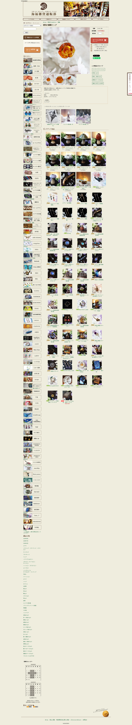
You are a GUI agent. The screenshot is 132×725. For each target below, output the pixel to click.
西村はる (25, 459)
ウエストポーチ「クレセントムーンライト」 (82, 386)
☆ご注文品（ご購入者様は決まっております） (32, 532)
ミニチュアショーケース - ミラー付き (83, 340)
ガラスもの (26, 596)
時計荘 (25, 412)
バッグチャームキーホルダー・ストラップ (29, 571)
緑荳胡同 (25, 512)
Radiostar (25, 506)
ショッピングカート (100, 19)
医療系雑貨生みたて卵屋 (29, 258)
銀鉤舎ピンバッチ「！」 (68, 310)
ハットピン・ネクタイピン (29, 565)
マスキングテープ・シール (29, 187)
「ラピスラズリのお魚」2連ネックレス (68, 402)
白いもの (25, 634)
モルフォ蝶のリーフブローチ (54, 280)
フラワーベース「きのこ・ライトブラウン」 (68, 148)
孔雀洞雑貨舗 (26, 317)
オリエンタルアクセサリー (29, 128)
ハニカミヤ (26, 453)
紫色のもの (26, 624)
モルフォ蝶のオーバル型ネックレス (83, 250)
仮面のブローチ (54, 371)
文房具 (25, 181)
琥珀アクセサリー (27, 116)
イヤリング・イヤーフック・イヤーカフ (32, 549)
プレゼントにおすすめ (28, 656)
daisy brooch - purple (83, 309)
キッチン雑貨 (26, 169)
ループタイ (26, 568)
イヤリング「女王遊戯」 (54, 204)
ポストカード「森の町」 (98, 371)
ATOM (35, 706)
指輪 (59, 22)
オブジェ (25, 584)
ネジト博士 (26, 435)
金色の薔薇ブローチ (99, 326)
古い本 (25, 92)
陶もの (25, 593)
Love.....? (25, 518)
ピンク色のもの (27, 627)
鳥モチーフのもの (27, 646)
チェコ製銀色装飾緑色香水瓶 (54, 250)
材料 (24, 600)
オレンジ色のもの (27, 629)
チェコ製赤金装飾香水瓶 (99, 234)
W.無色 (25, 530)
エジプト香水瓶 (27, 216)
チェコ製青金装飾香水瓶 (69, 280)
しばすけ (25, 358)
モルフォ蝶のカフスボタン (99, 250)
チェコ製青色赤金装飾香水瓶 (84, 234)
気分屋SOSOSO (27, 305)
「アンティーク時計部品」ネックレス (53, 401)
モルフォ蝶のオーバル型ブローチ (69, 265)
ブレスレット (26, 554)
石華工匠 (25, 376)
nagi (24, 429)
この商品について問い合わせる (100, 45)
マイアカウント (32, 23)
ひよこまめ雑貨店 (27, 465)
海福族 (25, 607)
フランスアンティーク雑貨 (29, 605)
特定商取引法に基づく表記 (100, 50)
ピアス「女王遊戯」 (67, 203)
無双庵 (25, 488)
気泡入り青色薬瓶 (99, 279)
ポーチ (25, 579)
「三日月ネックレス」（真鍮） (54, 356)
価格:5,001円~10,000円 (98, 83)
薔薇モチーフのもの (28, 653)
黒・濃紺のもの (27, 636)
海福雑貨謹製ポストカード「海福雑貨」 (53, 326)
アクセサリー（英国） (28, 134)
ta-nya (24, 382)
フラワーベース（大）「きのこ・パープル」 (53, 188)
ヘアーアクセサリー (28, 559)
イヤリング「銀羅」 (69, 219)
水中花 (25, 234)
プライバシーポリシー (76, 719)
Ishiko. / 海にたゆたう (28, 252)
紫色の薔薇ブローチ (99, 341)
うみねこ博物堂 (27, 270)
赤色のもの (26, 615)
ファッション (26, 576)
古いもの (25, 86)
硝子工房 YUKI (27, 287)
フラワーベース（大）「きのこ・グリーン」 (84, 148)
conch (24, 346)
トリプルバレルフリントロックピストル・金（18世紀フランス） (97, 219)
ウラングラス (26, 98)
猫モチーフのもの (27, 651)
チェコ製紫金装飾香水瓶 (54, 311)
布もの (25, 591)
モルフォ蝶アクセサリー (29, 122)
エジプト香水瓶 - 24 (83, 124)
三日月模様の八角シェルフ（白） (69, 386)
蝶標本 (25, 204)
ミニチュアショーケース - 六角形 (98, 310)
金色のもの (26, 639)
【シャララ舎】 (27, 364)
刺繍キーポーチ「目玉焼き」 (83, 371)
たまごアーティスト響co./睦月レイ (31, 388)
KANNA (25, 293)
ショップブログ (66, 19)
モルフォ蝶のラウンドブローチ (69, 250)
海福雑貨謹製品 (27, 63)
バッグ (25, 581)
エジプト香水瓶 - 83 (68, 124)
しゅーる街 (26, 370)
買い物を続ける (100, 48)
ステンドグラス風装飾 (28, 199)
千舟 (24, 400)
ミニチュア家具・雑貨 (28, 222)
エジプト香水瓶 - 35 (54, 295)
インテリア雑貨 (27, 157)
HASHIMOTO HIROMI (28, 447)
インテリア (26, 612)
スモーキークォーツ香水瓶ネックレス (97, 295)
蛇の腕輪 (83, 355)
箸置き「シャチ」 (100, 187)
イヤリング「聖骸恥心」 (54, 219)
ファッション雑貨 (27, 163)
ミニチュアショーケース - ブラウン (98, 386)
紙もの (25, 588)
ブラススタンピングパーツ (29, 228)
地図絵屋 (25, 394)
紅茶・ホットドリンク (28, 80)
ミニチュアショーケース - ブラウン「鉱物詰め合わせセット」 (67, 357)
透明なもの (26, 644)
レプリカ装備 (26, 193)
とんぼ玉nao (26, 417)
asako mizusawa (26, 240)
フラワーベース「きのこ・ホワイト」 (69, 168)
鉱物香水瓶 (26, 139)
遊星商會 (25, 500)
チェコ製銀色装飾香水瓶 (84, 280)
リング (25, 557)
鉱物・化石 (26, 68)
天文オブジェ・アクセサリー (30, 151)
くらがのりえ (26, 329)
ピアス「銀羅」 (84, 218)
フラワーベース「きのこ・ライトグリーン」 (53, 168)
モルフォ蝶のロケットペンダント (54, 265)
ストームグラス (27, 210)
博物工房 (25, 441)
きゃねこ (25, 311)
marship (25, 471)
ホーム (31, 19)
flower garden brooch (54, 385)
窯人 (24, 281)
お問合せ (83, 19)
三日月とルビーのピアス (69, 325)
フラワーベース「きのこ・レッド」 (54, 148)
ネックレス (26, 552)
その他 (25, 610)
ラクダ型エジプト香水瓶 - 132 (69, 341)
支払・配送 (52, 719)
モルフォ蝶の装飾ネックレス (98, 265)
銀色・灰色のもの (27, 641)
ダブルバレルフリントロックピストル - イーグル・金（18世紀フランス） (68, 188)
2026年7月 (25, 541)
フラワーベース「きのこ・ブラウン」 (100, 168)
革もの (25, 598)
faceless (25, 524)
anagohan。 (25, 246)
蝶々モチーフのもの (28, 648)
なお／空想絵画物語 (28, 423)
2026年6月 (25, 543)
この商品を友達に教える (100, 46)
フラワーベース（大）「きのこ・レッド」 (98, 148)
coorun (24, 323)
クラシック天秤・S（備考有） (85, 187)
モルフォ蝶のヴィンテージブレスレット (83, 265)
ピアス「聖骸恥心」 (99, 204)
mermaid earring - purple (69, 370)
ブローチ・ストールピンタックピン (29, 562)
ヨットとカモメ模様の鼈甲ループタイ (97, 356)
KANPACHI (26, 299)
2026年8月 (25, 538)
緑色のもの (26, 622)
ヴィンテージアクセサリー (29, 104)
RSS (29, 706)
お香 (24, 175)
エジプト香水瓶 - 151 (69, 295)
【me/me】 (25, 494)
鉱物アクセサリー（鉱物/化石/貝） (31, 110)
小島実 (25, 335)
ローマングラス (27, 145)
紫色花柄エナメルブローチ (84, 295)
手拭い (25, 574)
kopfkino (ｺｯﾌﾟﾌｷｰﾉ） (28, 341)
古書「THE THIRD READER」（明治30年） (53, 234)
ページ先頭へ (106, 714)
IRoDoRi (25, 264)
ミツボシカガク (27, 482)
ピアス (25, 545)
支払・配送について (48, 19)
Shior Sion (25, 352)
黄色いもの (26, 620)
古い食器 (25, 74)
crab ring (69, 233)
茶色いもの (26, 632)
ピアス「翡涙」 (84, 203)
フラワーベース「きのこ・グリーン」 (84, 168)
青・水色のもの (27, 617)
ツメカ (25, 406)
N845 (24, 275)
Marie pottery (26, 477)
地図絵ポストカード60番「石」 (53, 125)
